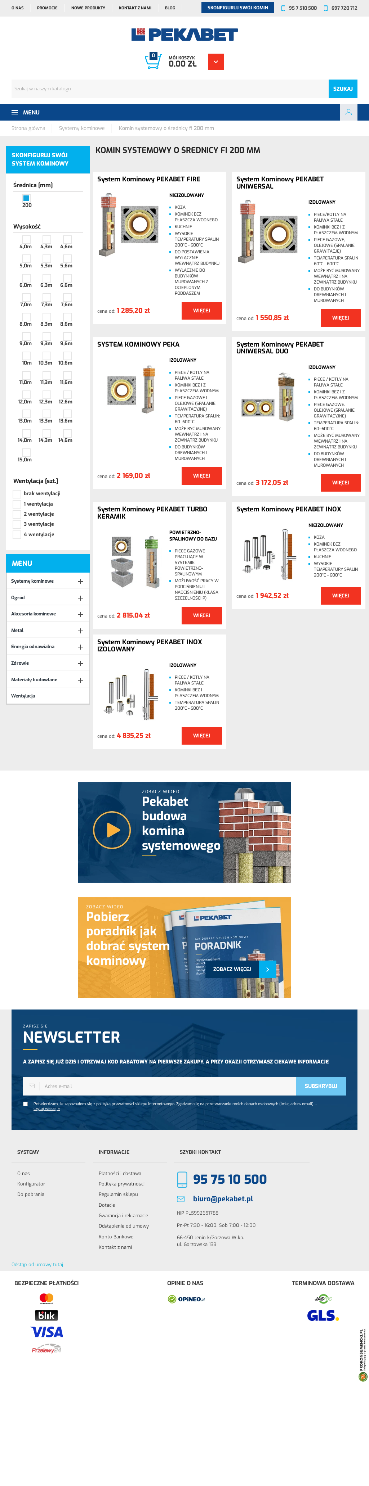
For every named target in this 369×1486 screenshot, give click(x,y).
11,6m (66, 382)
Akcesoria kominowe (33, 614)
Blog (170, 8)
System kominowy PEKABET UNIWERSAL (280, 183)
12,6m (65, 401)
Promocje (47, 8)
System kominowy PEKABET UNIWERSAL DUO (280, 348)
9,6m (66, 343)
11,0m (25, 382)
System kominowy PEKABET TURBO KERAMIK (152, 513)
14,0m (25, 440)
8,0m (25, 324)
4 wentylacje (39, 534)
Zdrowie (20, 663)
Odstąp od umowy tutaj (37, 1264)
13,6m (65, 420)
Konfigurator (31, 1184)
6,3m (46, 285)
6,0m (25, 285)
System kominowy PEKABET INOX (288, 509)
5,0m (25, 265)
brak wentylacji (42, 493)
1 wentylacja (38, 504)
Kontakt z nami (135, 8)
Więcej (201, 310)
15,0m (25, 459)
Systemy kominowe (32, 581)
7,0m (26, 304)
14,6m (65, 440)
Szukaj (343, 88)
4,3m (46, 246)
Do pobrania (30, 1194)
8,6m (66, 324)
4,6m (66, 246)
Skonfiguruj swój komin (238, 8)
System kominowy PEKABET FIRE (148, 179)
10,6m (65, 363)
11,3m (46, 382)
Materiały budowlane (34, 680)
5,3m (46, 265)
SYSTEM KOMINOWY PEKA (138, 344)
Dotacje (107, 1205)
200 (27, 205)
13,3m (45, 420)
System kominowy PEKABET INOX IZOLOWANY (149, 646)
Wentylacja (23, 696)
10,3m (45, 363)
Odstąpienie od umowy (124, 1226)
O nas (17, 8)
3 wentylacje (39, 524)
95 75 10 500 (230, 1179)
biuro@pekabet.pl (223, 1199)
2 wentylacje (39, 514)
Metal (17, 630)
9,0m (25, 343)
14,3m (45, 440)
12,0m (25, 401)
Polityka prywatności (122, 1184)
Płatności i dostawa (120, 1173)
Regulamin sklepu (118, 1194)
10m (27, 363)
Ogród (18, 598)
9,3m (46, 343)
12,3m (45, 401)
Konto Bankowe (116, 1237)
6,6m (66, 285)
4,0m (25, 246)
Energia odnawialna (32, 646)
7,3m (46, 304)
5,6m (66, 265)
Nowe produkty (88, 8)
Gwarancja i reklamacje (123, 1215)
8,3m (46, 324)
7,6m (66, 304)
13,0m (25, 420)
